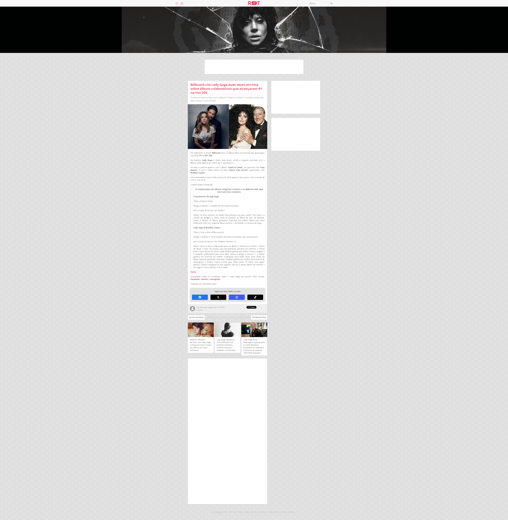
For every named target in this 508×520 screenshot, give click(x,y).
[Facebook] (200, 297)
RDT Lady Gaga (254, 3)
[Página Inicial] (177, 3)
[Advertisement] (254, 67)
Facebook (195, 279)
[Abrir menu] (182, 3)
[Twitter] (218, 297)
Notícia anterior (196, 317)
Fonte (193, 272)
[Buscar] (331, 3)
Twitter (204, 279)
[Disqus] (227, 395)
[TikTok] (255, 297)
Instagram (215, 279)
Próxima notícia (259, 317)
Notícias (199, 310)
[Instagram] (237, 297)
